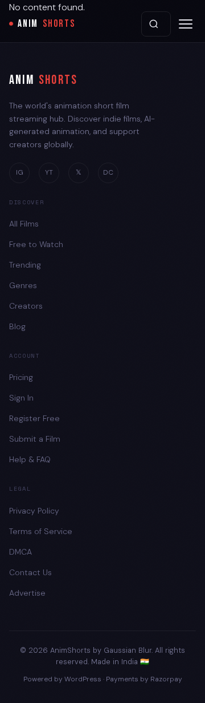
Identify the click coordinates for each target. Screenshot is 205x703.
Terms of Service (40, 531)
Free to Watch (36, 244)
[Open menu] (185, 24)
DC (108, 172)
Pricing (21, 377)
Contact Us (30, 572)
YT (49, 172)
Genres (23, 285)
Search (156, 24)
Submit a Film (34, 439)
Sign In (21, 398)
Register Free (34, 418)
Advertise (27, 593)
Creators (26, 306)
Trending (25, 265)
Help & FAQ (30, 459)
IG (19, 172)
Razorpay (166, 679)
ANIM (46, 24)
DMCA (20, 552)
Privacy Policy (34, 511)
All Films (24, 224)
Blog (17, 326)
